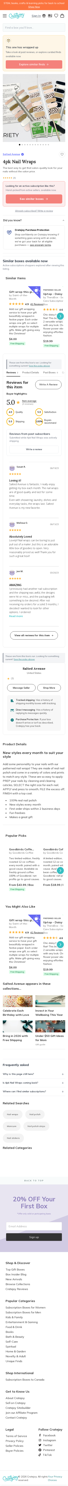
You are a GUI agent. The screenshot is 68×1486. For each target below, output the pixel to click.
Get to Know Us (17, 1391)
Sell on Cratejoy (16, 1403)
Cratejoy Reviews (17, 1289)
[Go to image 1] (19, 144)
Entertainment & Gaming (22, 1322)
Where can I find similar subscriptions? (24, 1091)
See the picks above (24, 659)
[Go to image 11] (45, 144)
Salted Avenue (11, 154)
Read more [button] (16, 616)
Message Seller (21, 687)
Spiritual (11, 1346)
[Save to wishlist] (62, 154)
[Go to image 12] (48, 144)
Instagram (48, 1440)
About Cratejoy (15, 1398)
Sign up (34, 1237)
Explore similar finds (32, 64)
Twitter (46, 1445)
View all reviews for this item (32, 635)
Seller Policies (14, 1445)
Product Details (30, 372)
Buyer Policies (15, 1450)
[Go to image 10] (43, 144)
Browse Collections (18, 1284)
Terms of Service (16, 1436)
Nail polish (35, 1114)
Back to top (34, 1180)
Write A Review (48, 384)
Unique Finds (14, 1361)
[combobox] (34, 27)
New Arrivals (14, 1279)
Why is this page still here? (18, 1074)
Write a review (34, 449)
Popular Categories (20, 1301)
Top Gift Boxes (15, 1269)
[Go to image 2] (22, 144)
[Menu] (6, 15)
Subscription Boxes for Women (26, 1307)
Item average (29, 400)
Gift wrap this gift (22, 292)
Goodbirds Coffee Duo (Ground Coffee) (24, 849)
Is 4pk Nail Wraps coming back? (20, 1082)
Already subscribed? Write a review (34, 210)
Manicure (11, 1126)
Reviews (12, 372)
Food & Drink (14, 1327)
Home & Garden (16, 1351)
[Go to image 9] (40, 144)
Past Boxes (50, 372)
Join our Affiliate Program (21, 1412)
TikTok (46, 1455)
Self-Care (12, 1341)
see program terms (40, 245)
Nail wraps (12, 1114)
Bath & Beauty (15, 1336)
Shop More (49, 687)
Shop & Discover (18, 1263)
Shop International (20, 1373)
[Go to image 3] (24, 144)
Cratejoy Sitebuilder (18, 1408)
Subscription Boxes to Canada (25, 1379)
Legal (10, 1429)
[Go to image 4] (27, 144)
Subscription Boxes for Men (23, 1312)
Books (10, 1332)
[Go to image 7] (35, 144)
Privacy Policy (15, 1441)
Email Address (18, 1226)
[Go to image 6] (32, 144)
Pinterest (47, 1450)
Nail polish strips (36, 1126)
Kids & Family (14, 1317)
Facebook (48, 1435)
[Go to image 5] (30, 144)
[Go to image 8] (38, 144)
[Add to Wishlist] (36, 290)
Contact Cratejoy (16, 1417)
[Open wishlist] (56, 15)
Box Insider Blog (16, 1274)
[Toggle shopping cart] (62, 15)
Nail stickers (13, 1138)
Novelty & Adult (16, 1356)
